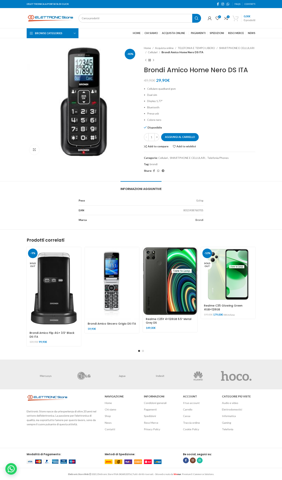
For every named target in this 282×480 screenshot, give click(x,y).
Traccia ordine (191, 422)
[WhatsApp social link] (228, 4)
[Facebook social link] (218, 4)
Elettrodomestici (232, 409)
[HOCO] (236, 375)
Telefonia (227, 429)
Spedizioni (150, 416)
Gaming (226, 422)
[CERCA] (196, 18)
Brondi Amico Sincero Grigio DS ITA (112, 324)
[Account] (210, 18)
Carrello (187, 409)
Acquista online (164, 48)
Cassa (186, 416)
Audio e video (230, 403)
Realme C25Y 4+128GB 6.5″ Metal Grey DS (168, 321)
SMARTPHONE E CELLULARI (237, 48)
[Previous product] (146, 60)
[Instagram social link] (222, 4)
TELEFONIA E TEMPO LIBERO (196, 48)
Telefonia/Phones (218, 157)
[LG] (84, 375)
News (108, 422)
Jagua (122, 375)
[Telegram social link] (163, 170)
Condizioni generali (155, 403)
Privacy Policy (152, 429)
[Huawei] (198, 375)
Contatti (110, 429)
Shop (108, 416)
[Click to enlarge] (34, 150)
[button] (11, 469)
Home (147, 48)
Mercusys (46, 375)
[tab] (141, 187)
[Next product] (153, 60)
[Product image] (228, 274)
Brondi (199, 219)
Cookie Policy (191, 429)
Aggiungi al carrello (180, 136)
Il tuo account (191, 403)
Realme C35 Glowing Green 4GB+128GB (223, 307)
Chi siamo (110, 409)
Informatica (229, 416)
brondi (153, 164)
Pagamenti (150, 409)
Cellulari (152, 52)
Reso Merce (151, 422)
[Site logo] (51, 17)
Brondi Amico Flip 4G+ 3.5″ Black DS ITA (52, 335)
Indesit (160, 375)
